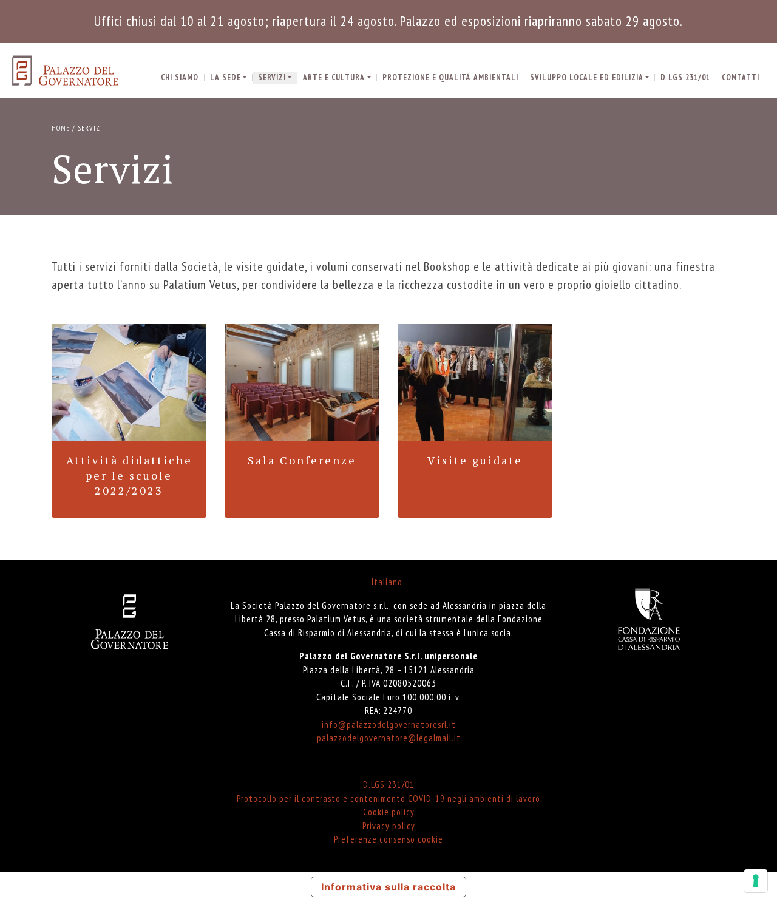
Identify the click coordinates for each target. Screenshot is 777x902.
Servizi (272, 77)
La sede (225, 77)
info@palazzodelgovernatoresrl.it (389, 724)
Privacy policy (388, 826)
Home (61, 127)
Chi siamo (179, 77)
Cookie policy (389, 812)
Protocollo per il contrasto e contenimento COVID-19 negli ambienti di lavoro (388, 798)
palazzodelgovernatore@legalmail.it (389, 738)
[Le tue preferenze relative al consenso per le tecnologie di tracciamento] (755, 880)
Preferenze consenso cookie (388, 839)
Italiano (387, 582)
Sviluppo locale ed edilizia (586, 77)
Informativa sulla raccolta (388, 887)
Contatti (740, 77)
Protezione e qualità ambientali (450, 77)
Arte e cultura (334, 77)
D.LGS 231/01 (685, 77)
